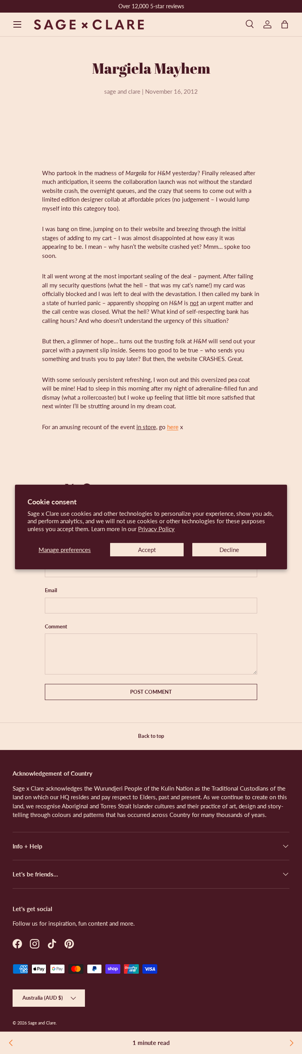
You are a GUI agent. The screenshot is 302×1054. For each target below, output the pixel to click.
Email (51, 590)
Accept (147, 549)
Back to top (151, 736)
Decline (229, 549)
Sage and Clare (42, 1022)
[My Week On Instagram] (11, 1043)
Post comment (151, 692)
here (173, 426)
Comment (56, 626)
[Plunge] (291, 1043)
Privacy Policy (156, 528)
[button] (284, 24)
